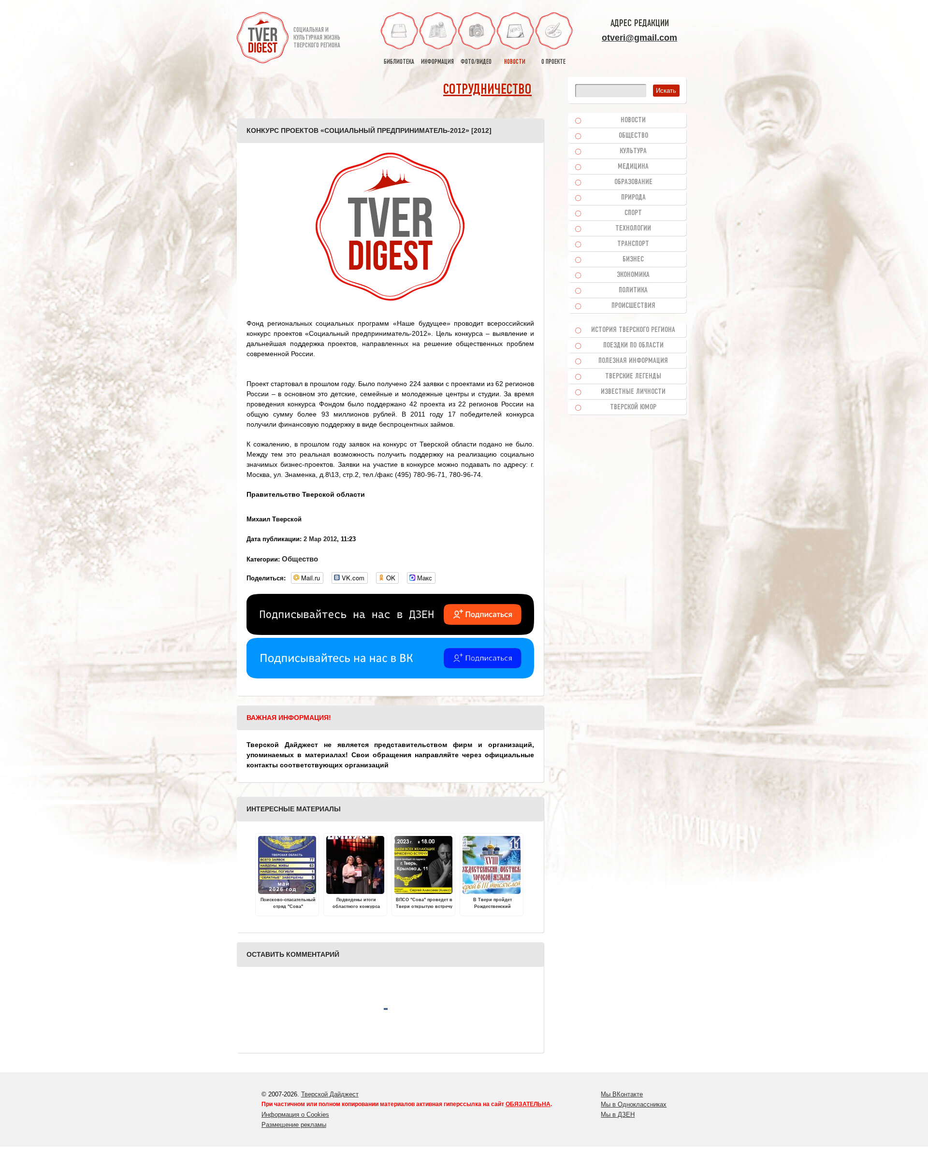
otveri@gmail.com (639, 38)
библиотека (399, 62)
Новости (633, 120)
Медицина (633, 166)
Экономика (633, 275)
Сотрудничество (487, 90)
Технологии (633, 228)
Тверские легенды (633, 376)
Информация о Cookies (295, 1114)
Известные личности (633, 392)
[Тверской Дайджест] (263, 39)
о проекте (553, 62)
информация (437, 62)
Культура (633, 151)
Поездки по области (633, 345)
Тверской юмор (633, 407)
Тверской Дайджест (330, 1094)
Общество (300, 559)
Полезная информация (633, 361)
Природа (633, 197)
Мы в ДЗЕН (618, 1114)
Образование (633, 182)
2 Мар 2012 (320, 539)
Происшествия (633, 305)
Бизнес (633, 259)
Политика (633, 290)
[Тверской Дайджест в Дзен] (390, 632)
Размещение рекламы (293, 1124)
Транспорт (633, 244)
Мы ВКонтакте (622, 1094)
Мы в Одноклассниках (634, 1104)
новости (514, 62)
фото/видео (476, 62)
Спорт (633, 213)
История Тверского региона (633, 330)
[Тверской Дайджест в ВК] (390, 676)
